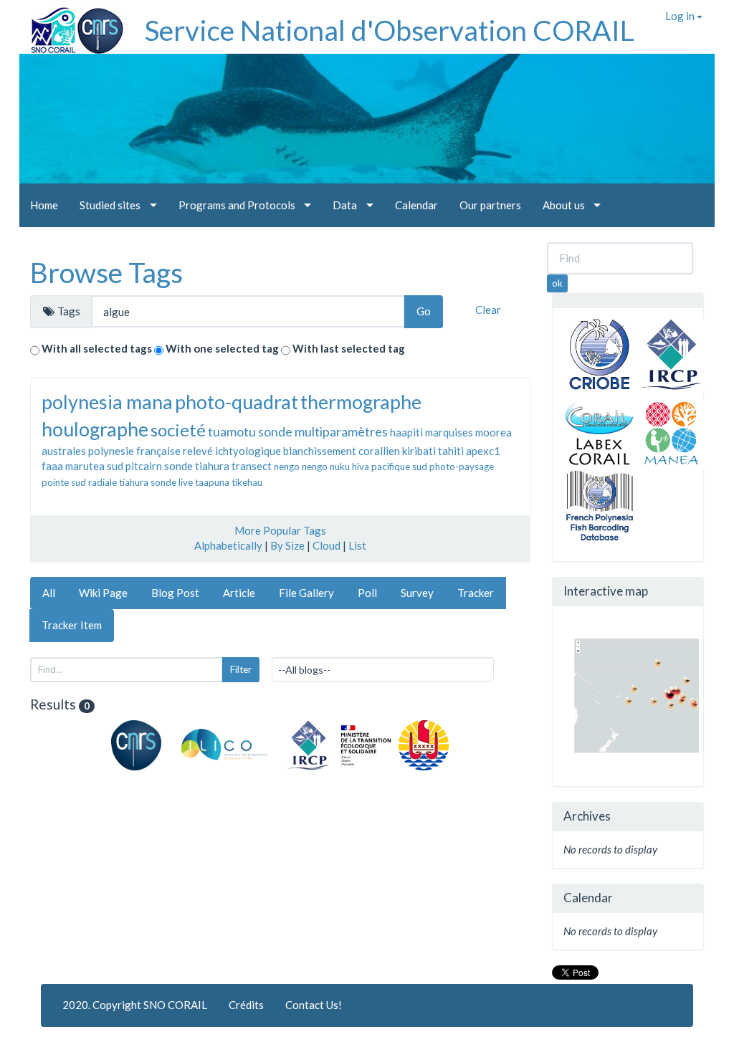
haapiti (406, 432)
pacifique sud (399, 466)
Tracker (475, 592)
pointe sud (64, 482)
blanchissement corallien (341, 450)
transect (252, 465)
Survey (417, 592)
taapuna (212, 482)
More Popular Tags (280, 530)
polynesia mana (107, 402)
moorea (493, 432)
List (357, 545)
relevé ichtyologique (232, 450)
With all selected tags (97, 348)
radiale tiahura (118, 482)
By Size (287, 545)
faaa (52, 465)
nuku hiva (349, 466)
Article (239, 592)
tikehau (247, 482)
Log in (681, 15)
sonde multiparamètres (323, 431)
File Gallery (306, 592)
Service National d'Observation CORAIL (389, 30)
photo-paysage (461, 466)
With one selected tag (222, 348)
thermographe (360, 402)
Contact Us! (313, 1004)
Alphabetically (228, 545)
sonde (178, 465)
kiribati (419, 450)
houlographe (95, 429)
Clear (488, 309)
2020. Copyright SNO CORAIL (134, 1004)
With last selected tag (348, 348)
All (48, 592)
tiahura (212, 465)
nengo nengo (301, 466)
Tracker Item (72, 624)
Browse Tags (106, 272)
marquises (449, 432)
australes (64, 450)
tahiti (451, 450)
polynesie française (134, 450)
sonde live (172, 482)
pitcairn (143, 465)
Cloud (326, 545)
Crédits (246, 1004)
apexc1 (483, 450)
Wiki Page (103, 592)
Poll (367, 592)
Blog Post (175, 592)
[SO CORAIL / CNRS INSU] (71, 25)
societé (178, 429)
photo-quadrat (236, 402)
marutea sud (94, 465)
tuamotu (232, 431)
